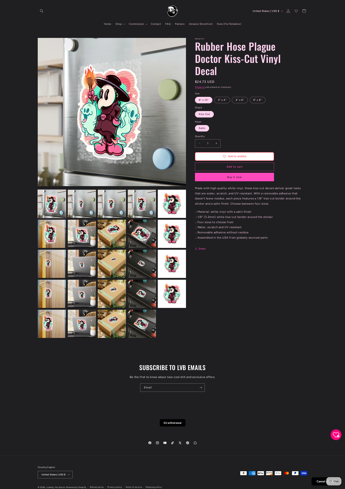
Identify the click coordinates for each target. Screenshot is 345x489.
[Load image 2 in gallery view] (82, 204)
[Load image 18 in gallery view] (112, 294)
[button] (42, 11)
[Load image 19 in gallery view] (142, 294)
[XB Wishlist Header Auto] (296, 11)
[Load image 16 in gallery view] (52, 294)
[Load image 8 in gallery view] (112, 234)
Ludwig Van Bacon (56, 487)
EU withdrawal (172, 422)
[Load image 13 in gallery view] (112, 264)
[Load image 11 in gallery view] (52, 264)
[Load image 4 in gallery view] (142, 204)
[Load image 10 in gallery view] (172, 234)
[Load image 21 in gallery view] (52, 324)
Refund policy (97, 487)
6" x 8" (257, 100)
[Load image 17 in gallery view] (82, 294)
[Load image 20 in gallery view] (172, 294)
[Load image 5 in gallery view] (172, 204)
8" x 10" (204, 100)
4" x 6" (240, 100)
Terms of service (133, 487)
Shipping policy (154, 487)
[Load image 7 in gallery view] (82, 234)
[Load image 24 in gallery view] (142, 324)
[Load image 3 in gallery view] (112, 204)
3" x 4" (222, 100)
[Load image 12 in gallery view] (82, 264)
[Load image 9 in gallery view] (142, 234)
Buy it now (234, 177)
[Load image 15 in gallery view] (172, 264)
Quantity (200, 136)
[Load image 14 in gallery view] (142, 264)
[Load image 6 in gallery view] (52, 234)
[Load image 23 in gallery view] (112, 324)
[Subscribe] (201, 387)
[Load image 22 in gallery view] (82, 324)
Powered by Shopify (76, 487)
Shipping (200, 87)
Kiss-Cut (204, 114)
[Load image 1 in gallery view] (52, 204)
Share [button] (202, 248)
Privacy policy (114, 487)
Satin (202, 128)
